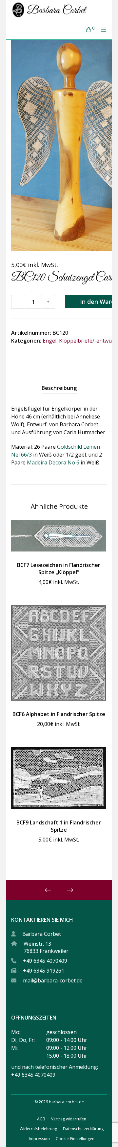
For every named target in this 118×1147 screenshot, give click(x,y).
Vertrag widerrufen (68, 1119)
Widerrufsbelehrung (38, 1129)
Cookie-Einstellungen (75, 1138)
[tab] (59, 388)
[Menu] (101, 29)
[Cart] (87, 29)
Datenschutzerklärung (83, 1129)
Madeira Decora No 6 (53, 462)
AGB (41, 1119)
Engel (49, 340)
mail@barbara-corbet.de (53, 980)
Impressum (39, 1138)
